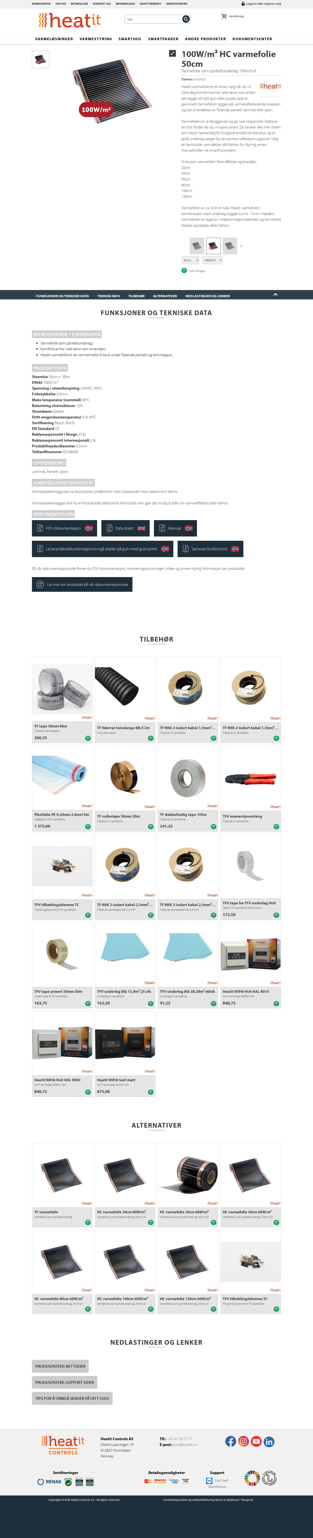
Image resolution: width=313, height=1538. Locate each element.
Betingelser (79, 4)
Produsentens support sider (64, 1382)
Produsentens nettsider (60, 1366)
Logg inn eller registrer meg (263, 4)
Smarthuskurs (176, 4)
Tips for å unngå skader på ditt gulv (72, 1398)
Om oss (61, 4)
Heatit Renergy (150, 4)
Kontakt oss (102, 4)
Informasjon (125, 4)
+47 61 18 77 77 (179, 1438)
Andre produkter (205, 38)
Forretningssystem (175, 1500)
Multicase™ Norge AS (240, 1500)
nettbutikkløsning (203, 1500)
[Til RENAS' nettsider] (49, 1481)
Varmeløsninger (54, 38)
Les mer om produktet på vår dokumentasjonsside (87, 584)
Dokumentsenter (252, 38)
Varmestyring (96, 38)
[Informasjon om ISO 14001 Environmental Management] (89, 1481)
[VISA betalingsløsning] (174, 1480)
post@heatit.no (185, 1444)
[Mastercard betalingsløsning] (147, 1480)
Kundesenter (41, 4)
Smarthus (130, 38)
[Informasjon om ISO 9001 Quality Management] (79, 1481)
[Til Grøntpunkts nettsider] (68, 1481)
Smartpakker (163, 38)
